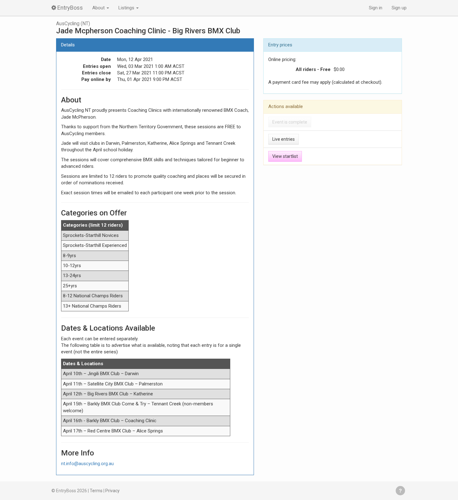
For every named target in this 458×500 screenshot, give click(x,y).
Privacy (112, 490)
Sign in (375, 8)
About (99, 8)
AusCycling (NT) (73, 23)
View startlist (285, 156)
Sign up (399, 8)
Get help (400, 490)
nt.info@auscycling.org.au (87, 463)
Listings (127, 8)
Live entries (283, 139)
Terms (96, 490)
